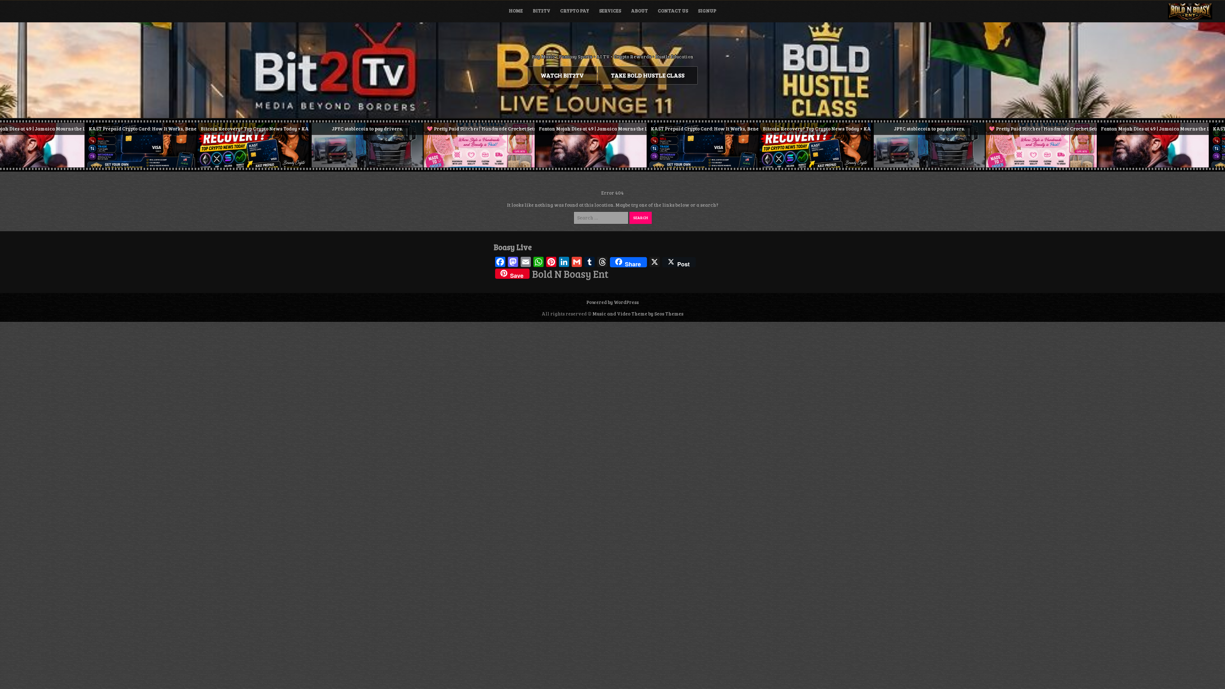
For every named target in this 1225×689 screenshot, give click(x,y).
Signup (707, 10)
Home (516, 10)
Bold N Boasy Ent (570, 274)
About (639, 10)
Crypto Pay (574, 10)
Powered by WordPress (612, 302)
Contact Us (673, 10)
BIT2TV (541, 10)
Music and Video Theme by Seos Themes (637, 313)
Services (610, 10)
